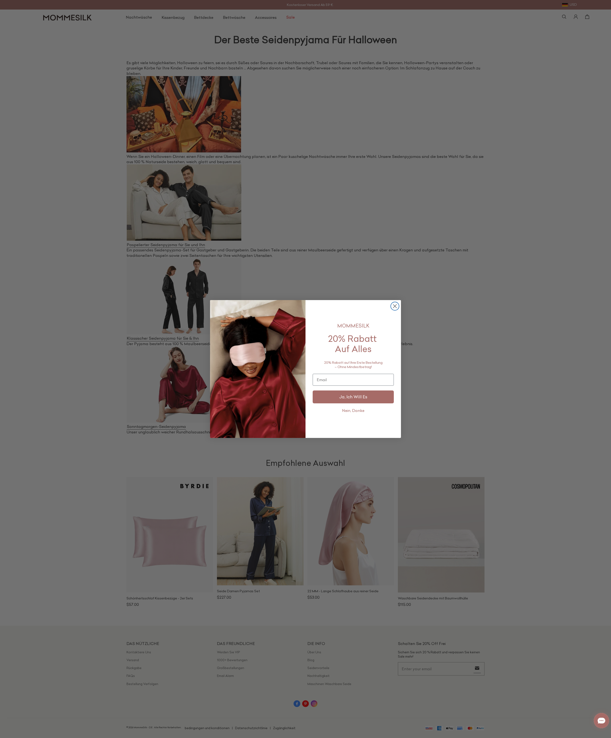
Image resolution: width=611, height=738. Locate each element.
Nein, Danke (353, 410)
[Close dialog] (395, 306)
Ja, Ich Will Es (353, 397)
